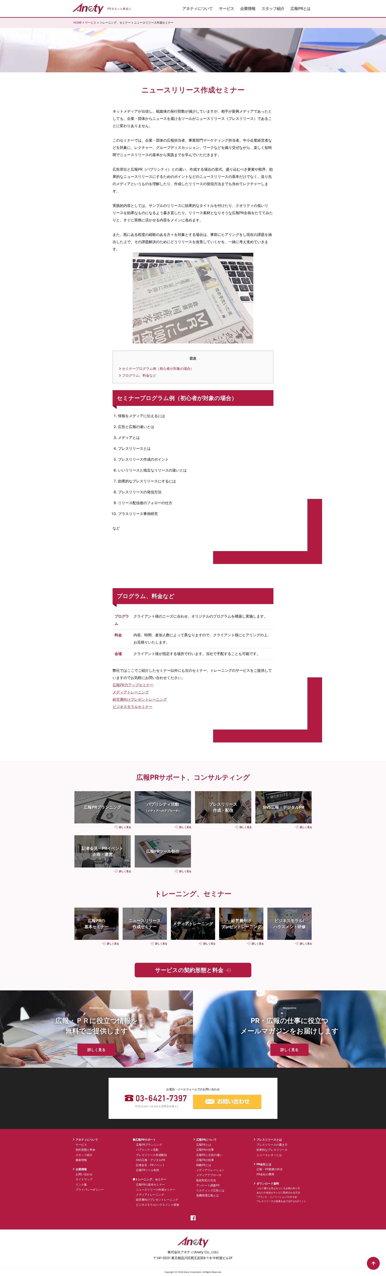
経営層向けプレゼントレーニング (140, 699)
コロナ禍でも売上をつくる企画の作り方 (278, 1188)
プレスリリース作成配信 (151, 1155)
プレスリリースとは (269, 1139)
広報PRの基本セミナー (150, 1184)
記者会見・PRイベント (150, 1165)
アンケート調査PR (208, 1185)
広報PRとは (301, 8)
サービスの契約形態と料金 (190, 970)
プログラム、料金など (139, 375)
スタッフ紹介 (273, 8)
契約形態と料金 (85, 1149)
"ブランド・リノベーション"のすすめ (277, 1196)
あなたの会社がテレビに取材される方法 (278, 1192)
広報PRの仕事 (205, 1149)
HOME (77, 22)
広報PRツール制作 (147, 1170)
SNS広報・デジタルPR (150, 1160)
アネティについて (197, 8)
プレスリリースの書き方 (272, 1144)
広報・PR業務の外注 (270, 1169)
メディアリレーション (210, 1170)
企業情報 (248, 8)
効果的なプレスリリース (272, 1149)
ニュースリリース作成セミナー (155, 1189)
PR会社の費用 (265, 1174)
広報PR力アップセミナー (133, 685)
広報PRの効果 (205, 1160)
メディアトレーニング (131, 692)
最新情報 (81, 1160)
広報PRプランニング (149, 1144)
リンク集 (81, 1184)
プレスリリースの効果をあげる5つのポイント (281, 1201)
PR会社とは (264, 1164)
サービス (226, 8)
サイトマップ (84, 1179)
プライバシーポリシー (90, 1189)
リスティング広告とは (210, 1190)
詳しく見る (124, 827)
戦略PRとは (203, 1165)
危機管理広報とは (207, 1195)
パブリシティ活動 (147, 1149)
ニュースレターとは (269, 1155)
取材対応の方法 (206, 1180)
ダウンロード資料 (268, 1183)
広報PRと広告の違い (209, 1155)
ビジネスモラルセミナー (132, 707)
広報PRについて (206, 1139)
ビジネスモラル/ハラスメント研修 (157, 1204)
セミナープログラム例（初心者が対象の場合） (158, 368)
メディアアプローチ (209, 1175)
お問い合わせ (84, 1174)
